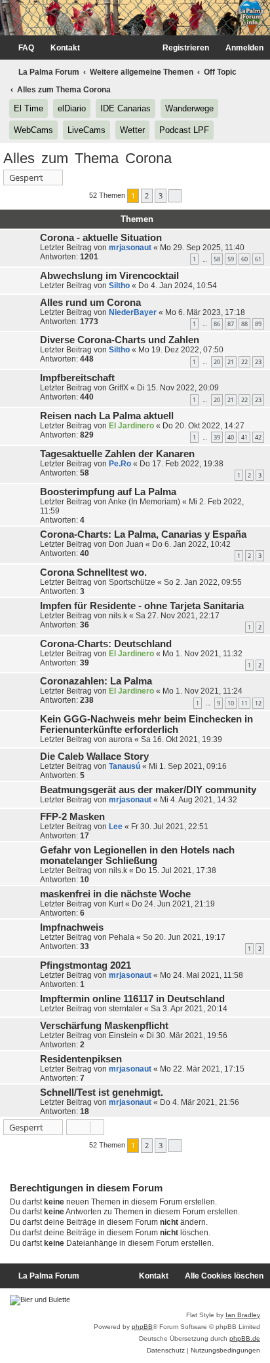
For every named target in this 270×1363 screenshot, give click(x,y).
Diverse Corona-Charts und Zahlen (119, 340)
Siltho (119, 285)
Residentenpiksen (81, 1059)
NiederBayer (133, 312)
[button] (175, 195)
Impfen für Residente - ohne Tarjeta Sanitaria (142, 606)
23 (258, 362)
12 (258, 703)
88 (244, 324)
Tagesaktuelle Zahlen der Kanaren (117, 454)
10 (230, 703)
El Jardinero (131, 425)
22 (244, 362)
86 (217, 324)
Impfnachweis (72, 927)
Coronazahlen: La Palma (96, 681)
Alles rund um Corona (90, 302)
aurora (120, 739)
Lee (116, 826)
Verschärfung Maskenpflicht (104, 1025)
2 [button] (147, 195)
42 (258, 437)
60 (244, 259)
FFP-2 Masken (72, 817)
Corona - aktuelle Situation (101, 238)
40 (230, 437)
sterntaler (125, 1008)
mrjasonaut (130, 247)
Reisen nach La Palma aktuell (107, 416)
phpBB (142, 1326)
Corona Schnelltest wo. (93, 572)
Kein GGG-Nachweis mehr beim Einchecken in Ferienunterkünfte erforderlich (146, 724)
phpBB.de (244, 1338)
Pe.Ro (120, 463)
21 (230, 362)
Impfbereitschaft (77, 378)
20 (217, 362)
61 (258, 259)
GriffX (118, 387)
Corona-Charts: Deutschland (106, 644)
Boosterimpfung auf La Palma (108, 492)
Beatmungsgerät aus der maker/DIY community (148, 790)
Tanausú (124, 766)
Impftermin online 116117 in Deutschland (132, 999)
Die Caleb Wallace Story (94, 756)
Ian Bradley (242, 1314)
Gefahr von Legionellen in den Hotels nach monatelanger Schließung (137, 855)
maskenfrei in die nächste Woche (115, 894)
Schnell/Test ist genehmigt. (101, 1092)
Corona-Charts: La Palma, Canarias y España (143, 534)
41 (244, 437)
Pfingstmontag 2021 (85, 965)
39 (217, 437)
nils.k (118, 615)
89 (258, 324)
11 (244, 703)
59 (230, 259)
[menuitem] (20, 48)
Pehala (121, 937)
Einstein (123, 1035)
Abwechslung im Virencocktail (109, 276)
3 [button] (161, 195)
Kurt (116, 903)
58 (217, 259)
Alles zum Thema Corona (87, 158)
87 (230, 324)
